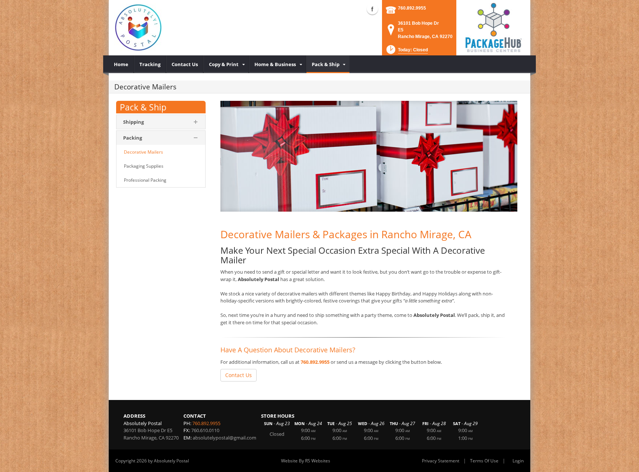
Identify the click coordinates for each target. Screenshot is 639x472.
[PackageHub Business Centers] (493, 27)
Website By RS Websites (305, 461)
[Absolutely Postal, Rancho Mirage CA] (138, 28)
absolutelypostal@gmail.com (224, 437)
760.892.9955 (412, 8)
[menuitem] (121, 64)
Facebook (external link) (372, 8)
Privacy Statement (440, 461)
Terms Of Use (484, 461)
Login (518, 461)
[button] (406, 52)
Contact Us (238, 375)
